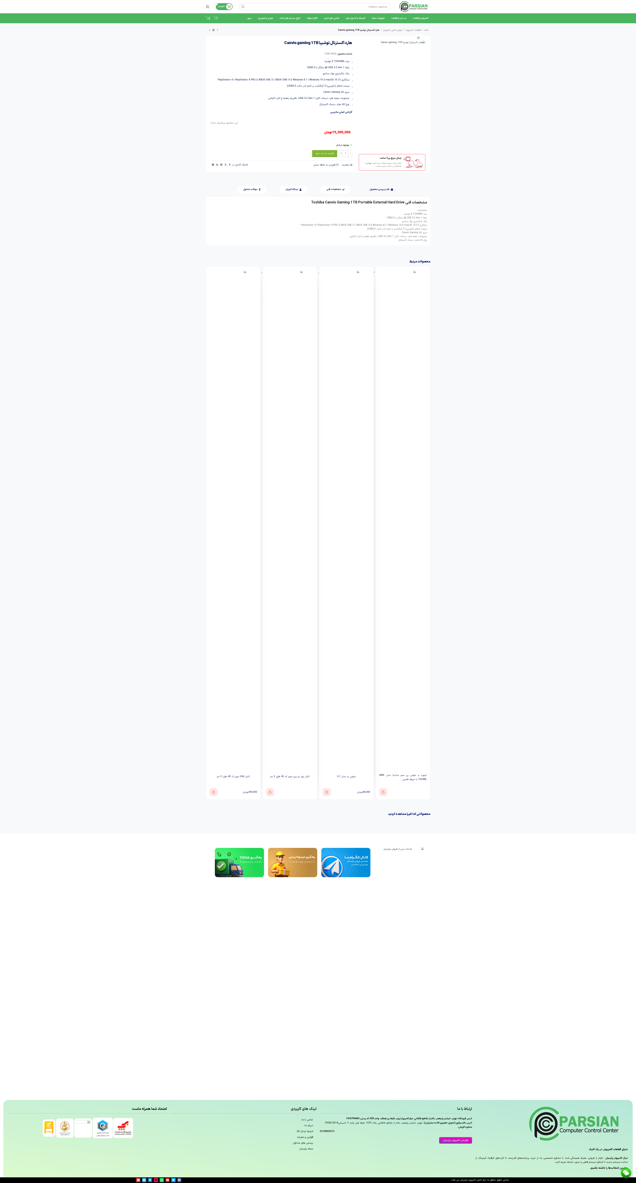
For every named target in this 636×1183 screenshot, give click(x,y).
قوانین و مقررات (305, 1137)
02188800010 (327, 1131)
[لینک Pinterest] (221, 165)
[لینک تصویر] (399, 972)
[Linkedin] (150, 1180)
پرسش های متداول (303, 1143)
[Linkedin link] (217, 165)
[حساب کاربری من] (207, 6)
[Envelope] (138, 1180)
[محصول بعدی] (210, 30)
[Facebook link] (230, 165)
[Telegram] (144, 1180)
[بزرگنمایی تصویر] (418, 38)
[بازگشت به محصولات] (213, 30)
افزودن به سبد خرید (324, 153)
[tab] (381, 189)
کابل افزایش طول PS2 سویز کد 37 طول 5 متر (233, 776)
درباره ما (309, 1125)
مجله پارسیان (306, 1149)
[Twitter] (173, 1180)
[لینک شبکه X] (225, 165)
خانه (426, 30)
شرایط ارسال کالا (305, 1131)
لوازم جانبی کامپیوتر (392, 30)
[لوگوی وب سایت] (413, 6)
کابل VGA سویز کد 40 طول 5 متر (289, 776)
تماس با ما (307, 1120)
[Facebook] (179, 1180)
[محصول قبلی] (217, 30)
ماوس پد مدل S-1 (403, 776)
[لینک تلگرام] (213, 165)
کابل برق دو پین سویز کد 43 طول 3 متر (346, 776)
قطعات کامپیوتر (413, 30)
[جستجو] (243, 6)
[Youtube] (167, 1180)
